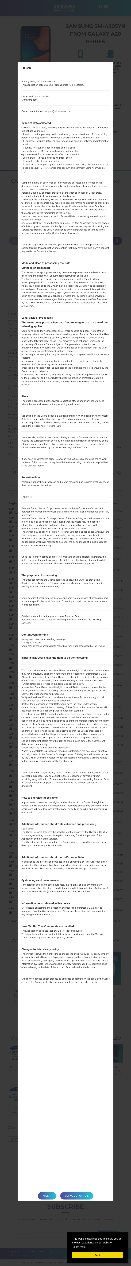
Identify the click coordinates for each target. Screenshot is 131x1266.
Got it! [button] (97, 1255)
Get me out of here (77, 1195)
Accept (47, 1195)
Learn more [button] (79, 1247)
